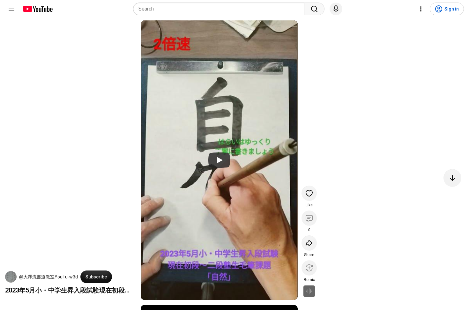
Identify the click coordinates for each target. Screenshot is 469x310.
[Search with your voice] (336, 9)
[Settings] (421, 9)
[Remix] (309, 268)
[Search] (314, 9)
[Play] (219, 160)
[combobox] (220, 9)
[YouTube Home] (37, 9)
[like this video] (309, 193)
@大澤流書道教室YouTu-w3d (48, 276)
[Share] (309, 243)
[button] (11, 277)
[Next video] (452, 178)
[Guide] (11, 9)
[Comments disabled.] (309, 218)
